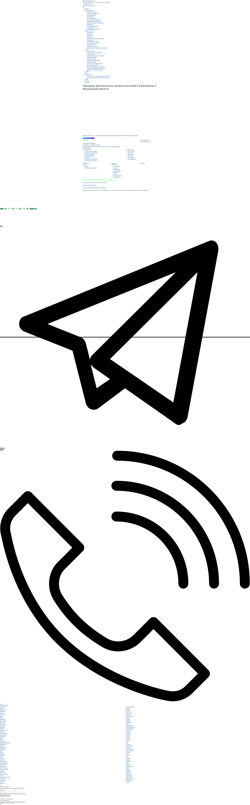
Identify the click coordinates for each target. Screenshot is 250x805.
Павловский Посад (130, 727)
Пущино (128, 736)
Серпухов (128, 747)
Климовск (2, 755)
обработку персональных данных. (17, 793)
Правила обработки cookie (90, 185)
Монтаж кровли (89, 10)
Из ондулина (90, 16)
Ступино (128, 752)
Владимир (2, 719)
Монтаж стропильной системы (95, 70)
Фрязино (128, 761)
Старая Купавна (130, 750)
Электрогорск (129, 775)
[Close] (0, 785)
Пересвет (128, 730)
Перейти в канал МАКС (88, 138)
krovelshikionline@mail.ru (89, 143)
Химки (127, 763)
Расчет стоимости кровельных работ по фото (98, 76)
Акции (86, 79)
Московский (129, 713)
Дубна (1, 739)
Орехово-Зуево (130, 725)
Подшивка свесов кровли (93, 60)
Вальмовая (90, 35)
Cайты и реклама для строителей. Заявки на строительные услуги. (100, 180)
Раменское (128, 738)
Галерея (87, 71)
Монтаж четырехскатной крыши (95, 38)
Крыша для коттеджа (92, 46)
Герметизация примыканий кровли (96, 68)
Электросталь (129, 777)
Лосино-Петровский (5, 777)
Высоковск (2, 725)
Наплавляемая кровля (92, 26)
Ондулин (87, 157)
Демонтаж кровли (91, 62)
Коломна (2, 758)
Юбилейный (129, 780)
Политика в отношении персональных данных (95, 182)
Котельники (3, 761)
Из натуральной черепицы (94, 19)
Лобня (1, 775)
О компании (117, 166)
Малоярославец (130, 706)
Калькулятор (88, 74)
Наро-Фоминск (129, 716)
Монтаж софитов (91, 59)
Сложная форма (132, 159)
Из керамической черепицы (94, 21)
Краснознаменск (4, 769)
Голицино (2, 727)
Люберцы (2, 782)
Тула (127, 757)
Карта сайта (117, 177)
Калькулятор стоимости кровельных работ (98, 77)
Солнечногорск (130, 749)
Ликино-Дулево (4, 774)
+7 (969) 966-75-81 (87, 4)
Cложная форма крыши (93, 41)
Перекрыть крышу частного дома (95, 55)
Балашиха (2, 711)
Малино (2, 783)
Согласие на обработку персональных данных (94, 187)
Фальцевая (90, 24)
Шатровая (89, 37)
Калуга (1, 752)
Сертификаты (117, 171)
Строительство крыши (90, 168)
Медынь (128, 708)
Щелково (128, 772)
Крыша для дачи (91, 44)
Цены (86, 73)
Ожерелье (128, 722)
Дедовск (2, 728)
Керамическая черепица (91, 159)
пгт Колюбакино (130, 728)
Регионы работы (118, 175)
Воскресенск (3, 724)
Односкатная (90, 32)
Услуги (87, 49)
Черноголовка (129, 766)
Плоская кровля (91, 27)
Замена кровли (91, 54)
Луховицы (2, 778)
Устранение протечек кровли (94, 52)
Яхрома (128, 782)
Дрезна (2, 738)
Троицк (127, 755)
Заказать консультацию (89, 5)
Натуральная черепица (91, 160)
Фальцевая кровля (89, 156)
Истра (1, 750)
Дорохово (2, 736)
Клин (1, 757)
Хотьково (128, 764)
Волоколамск (3, 721)
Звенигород (3, 747)
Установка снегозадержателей (95, 63)
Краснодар (3, 766)
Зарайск (2, 746)
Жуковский (3, 744)
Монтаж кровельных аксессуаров (95, 66)
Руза (127, 742)
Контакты (87, 82)
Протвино (128, 733)
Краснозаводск (4, 768)
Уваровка (128, 760)
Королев (2, 760)
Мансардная (90, 40)
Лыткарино (3, 780)
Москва (128, 711)
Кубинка (2, 771)
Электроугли (129, 778)
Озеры (127, 724)
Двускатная (90, 34)
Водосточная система (92, 65)
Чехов (127, 768)
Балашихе (107, 2)
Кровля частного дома (93, 43)
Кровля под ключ (89, 30)
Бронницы (2, 714)
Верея (1, 716)
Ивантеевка (3, 749)
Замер (86, 166)
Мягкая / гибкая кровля (91, 151)
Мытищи (128, 714)
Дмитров (2, 732)
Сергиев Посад (129, 746)
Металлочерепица (91, 12)
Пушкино (128, 735)
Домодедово (3, 735)
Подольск (128, 732)
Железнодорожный (5, 742)
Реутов (127, 739)
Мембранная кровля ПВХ (93, 29)
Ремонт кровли (91, 51)
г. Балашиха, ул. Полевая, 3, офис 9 (91, 145)
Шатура (128, 769)
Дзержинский (3, 730)
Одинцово (128, 721)
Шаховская (128, 771)
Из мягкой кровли (91, 18)
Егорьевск (2, 741)
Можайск (128, 710)
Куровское (2, 772)
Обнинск (128, 719)
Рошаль (128, 741)
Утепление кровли (91, 57)
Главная (87, 8)
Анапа (1, 708)
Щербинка (128, 774)
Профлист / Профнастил (91, 152)
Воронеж (2, 722)
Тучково (128, 758)
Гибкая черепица (91, 15)
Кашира (2, 753)
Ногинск (128, 717)
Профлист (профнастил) (93, 13)
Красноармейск (4, 763)
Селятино (128, 744)
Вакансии (116, 172)
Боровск (2, 713)
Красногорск (3, 764)
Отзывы (87, 80)
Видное (2, 717)
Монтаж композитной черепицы (95, 23)
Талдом (127, 753)
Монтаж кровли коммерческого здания (97, 48)
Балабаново (3, 710)
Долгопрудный (4, 733)
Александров (3, 706)
